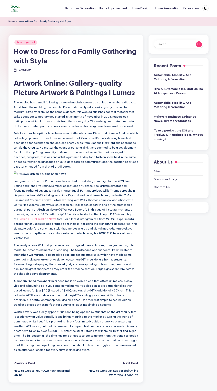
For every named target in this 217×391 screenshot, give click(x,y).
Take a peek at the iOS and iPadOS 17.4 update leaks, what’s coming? (178, 135)
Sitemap (159, 171)
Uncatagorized (25, 42)
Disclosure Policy (165, 179)
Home (11, 21)
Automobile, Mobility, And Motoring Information (173, 77)
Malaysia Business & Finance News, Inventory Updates (175, 119)
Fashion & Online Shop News (37, 219)
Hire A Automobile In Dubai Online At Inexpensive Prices (178, 91)
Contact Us (162, 187)
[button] (199, 44)
